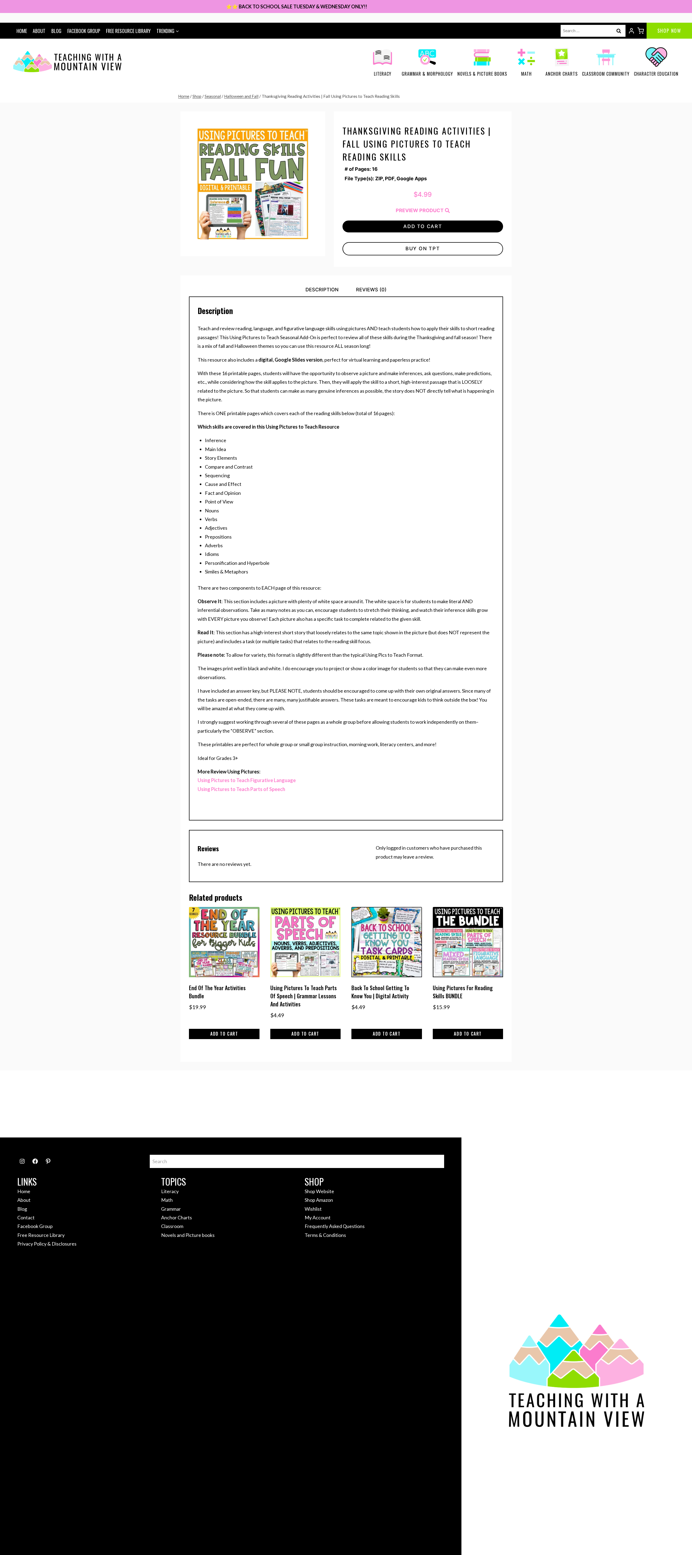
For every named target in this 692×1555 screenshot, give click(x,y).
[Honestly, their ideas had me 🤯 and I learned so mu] (133, 1104)
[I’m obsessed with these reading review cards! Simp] (558, 1104)
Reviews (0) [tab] (371, 289)
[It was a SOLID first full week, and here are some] (48, 1104)
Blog (56, 30)
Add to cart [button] (224, 1033)
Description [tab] (321, 289)
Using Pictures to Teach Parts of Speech (241, 789)
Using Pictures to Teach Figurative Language (247, 780)
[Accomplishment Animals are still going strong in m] (643, 1104)
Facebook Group (83, 30)
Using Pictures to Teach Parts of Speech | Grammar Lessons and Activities (303, 996)
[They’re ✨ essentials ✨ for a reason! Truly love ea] (388, 1104)
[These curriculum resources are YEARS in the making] (473, 1104)
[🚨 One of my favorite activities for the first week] (303, 1104)
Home (21, 30)
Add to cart (422, 226)
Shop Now (669, 30)
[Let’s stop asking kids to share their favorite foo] (218, 1104)
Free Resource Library (128, 30)
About (39, 30)
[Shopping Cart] (640, 31)
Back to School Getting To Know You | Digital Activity (380, 992)
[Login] (631, 30)
